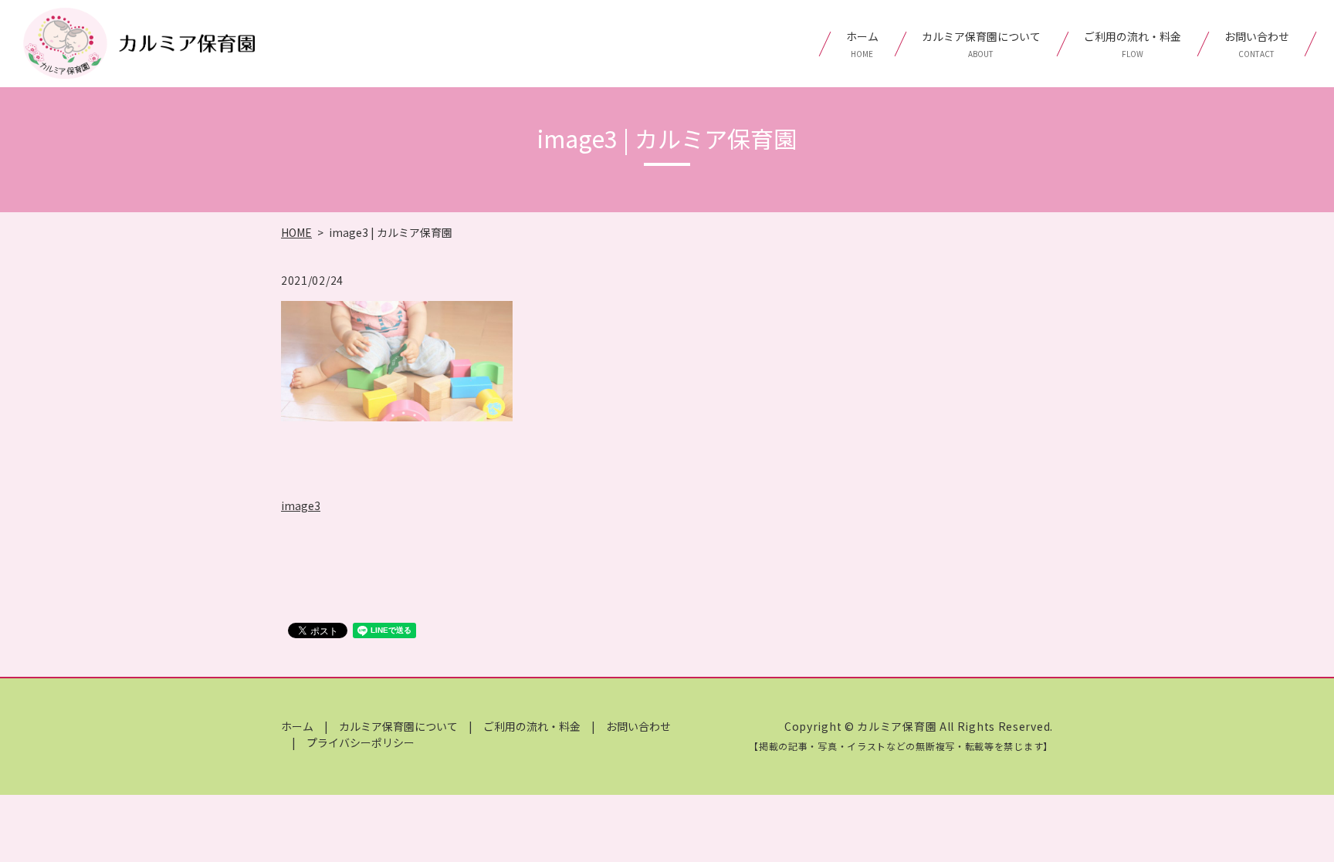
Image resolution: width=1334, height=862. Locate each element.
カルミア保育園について (981, 44)
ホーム (862, 44)
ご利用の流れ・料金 (1132, 44)
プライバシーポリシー (360, 742)
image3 (300, 505)
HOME (296, 232)
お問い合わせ (1256, 44)
